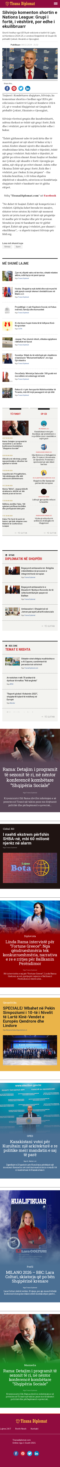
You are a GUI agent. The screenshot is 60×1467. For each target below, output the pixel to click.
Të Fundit (15, 414)
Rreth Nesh (20, 1428)
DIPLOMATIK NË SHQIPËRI (23, 557)
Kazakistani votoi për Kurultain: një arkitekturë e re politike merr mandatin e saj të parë (44, 435)
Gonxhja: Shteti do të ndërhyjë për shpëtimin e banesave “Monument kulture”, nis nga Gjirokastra (36, 358)
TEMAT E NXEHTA (17, 648)
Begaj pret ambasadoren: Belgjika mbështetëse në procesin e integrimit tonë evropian (37, 571)
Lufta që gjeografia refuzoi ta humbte (43, 500)
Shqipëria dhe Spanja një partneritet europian (44, 481)
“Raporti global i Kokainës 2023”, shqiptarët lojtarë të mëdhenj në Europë (22, 697)
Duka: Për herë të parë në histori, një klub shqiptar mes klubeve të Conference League (14, 522)
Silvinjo (7, 247)
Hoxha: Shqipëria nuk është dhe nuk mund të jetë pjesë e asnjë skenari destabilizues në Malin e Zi (36, 291)
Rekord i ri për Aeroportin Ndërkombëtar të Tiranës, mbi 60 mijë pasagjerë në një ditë (35, 390)
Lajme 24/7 (5, 1428)
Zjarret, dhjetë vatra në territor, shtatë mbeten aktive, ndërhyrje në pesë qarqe (36, 274)
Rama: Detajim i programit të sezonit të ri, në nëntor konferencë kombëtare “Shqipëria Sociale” (14, 444)
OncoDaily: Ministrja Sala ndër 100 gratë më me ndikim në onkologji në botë (36, 374)
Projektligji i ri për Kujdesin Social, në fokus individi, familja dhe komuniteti (35, 308)
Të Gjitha (22, 533)
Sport (18, 247)
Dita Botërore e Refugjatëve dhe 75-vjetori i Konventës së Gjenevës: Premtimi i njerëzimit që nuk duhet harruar (44, 460)
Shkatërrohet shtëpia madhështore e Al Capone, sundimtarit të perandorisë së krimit (37, 662)
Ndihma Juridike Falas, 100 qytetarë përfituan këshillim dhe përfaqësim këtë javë (14, 506)
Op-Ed (44, 414)
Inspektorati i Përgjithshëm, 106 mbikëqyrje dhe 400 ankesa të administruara (14, 476)
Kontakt (34, 1428)
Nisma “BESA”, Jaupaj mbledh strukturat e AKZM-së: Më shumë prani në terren (15, 491)
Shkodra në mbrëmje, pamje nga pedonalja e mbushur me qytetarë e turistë (14, 461)
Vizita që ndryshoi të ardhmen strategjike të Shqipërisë (44, 520)
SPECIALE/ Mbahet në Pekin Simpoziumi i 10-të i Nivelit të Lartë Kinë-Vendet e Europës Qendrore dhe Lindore (29, 1017)
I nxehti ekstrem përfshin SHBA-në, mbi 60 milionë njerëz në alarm (26, 839)
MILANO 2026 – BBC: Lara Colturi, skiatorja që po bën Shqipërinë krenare (30, 1277)
